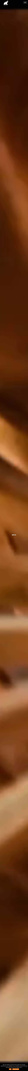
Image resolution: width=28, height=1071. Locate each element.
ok (10, 1069)
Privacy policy (15, 1069)
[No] (26, 1067)
